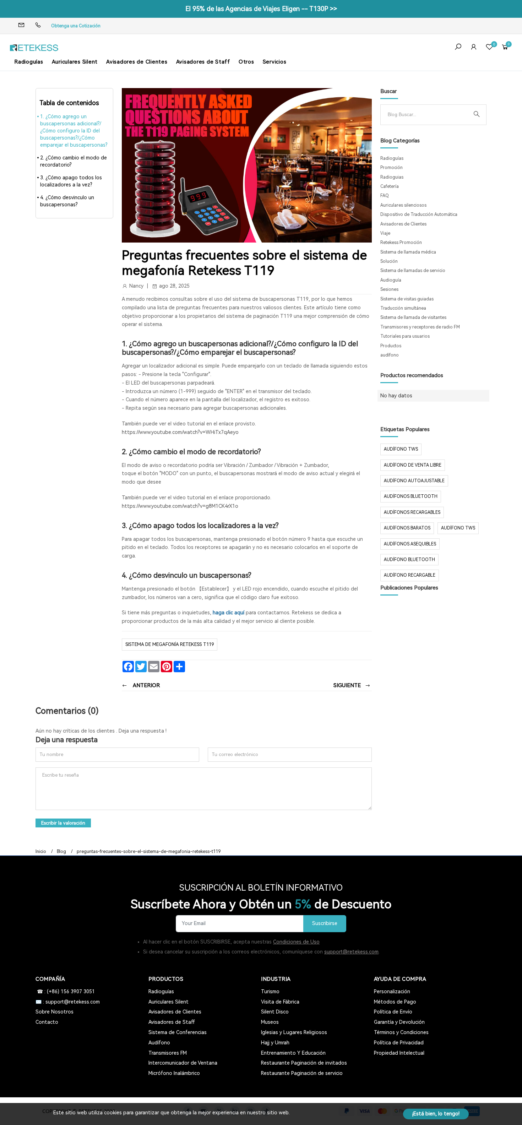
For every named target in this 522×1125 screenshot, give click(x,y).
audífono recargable (409, 575)
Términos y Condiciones (401, 1032)
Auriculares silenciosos (403, 205)
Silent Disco (275, 1012)
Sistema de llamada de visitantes (413, 317)
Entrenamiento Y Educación (293, 1053)
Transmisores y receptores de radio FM (420, 327)
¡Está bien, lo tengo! (436, 1113)
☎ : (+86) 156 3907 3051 (65, 991)
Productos (390, 345)
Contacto (47, 1022)
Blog (61, 851)
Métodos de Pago (395, 1002)
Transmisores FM (167, 1053)
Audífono (159, 1042)
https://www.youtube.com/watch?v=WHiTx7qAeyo (180, 432)
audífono (389, 355)
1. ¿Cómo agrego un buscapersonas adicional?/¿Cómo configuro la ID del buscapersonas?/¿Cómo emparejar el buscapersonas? (74, 131)
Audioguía (390, 280)
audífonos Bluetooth (410, 496)
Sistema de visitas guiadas (407, 299)
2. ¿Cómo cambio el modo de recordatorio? (73, 161)
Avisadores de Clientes (137, 62)
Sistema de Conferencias (177, 1032)
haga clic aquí (228, 612)
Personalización (392, 991)
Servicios (275, 62)
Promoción (391, 167)
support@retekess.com (351, 952)
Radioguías (28, 62)
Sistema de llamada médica (408, 252)
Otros (246, 62)
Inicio (41, 851)
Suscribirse (324, 923)
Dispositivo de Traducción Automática (418, 214)
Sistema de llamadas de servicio (412, 270)
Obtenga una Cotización (75, 25)
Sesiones (389, 289)
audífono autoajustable (414, 480)
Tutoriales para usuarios (405, 336)
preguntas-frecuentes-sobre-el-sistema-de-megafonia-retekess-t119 (149, 851)
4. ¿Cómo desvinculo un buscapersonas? (67, 201)
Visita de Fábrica (280, 1002)
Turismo (270, 991)
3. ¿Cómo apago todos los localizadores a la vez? (71, 181)
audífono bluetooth (409, 559)
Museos (270, 1022)
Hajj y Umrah (275, 1042)
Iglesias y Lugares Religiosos (294, 1032)
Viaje (385, 233)
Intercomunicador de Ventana (182, 1063)
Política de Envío (393, 1012)
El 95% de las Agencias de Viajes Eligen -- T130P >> (261, 8)
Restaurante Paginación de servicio (302, 1073)
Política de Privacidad (399, 1042)
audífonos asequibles (410, 544)
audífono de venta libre (412, 465)
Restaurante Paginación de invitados (304, 1063)
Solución (389, 261)
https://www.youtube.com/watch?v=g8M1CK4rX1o (180, 506)
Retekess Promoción (401, 242)
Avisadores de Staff (203, 62)
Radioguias (391, 177)
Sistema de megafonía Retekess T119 (169, 644)
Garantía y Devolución (399, 1022)
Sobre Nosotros (55, 1012)
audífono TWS (401, 449)
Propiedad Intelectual (399, 1053)
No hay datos (396, 395)
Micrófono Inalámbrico (174, 1073)
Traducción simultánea (403, 308)
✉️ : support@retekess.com (68, 1002)
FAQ (384, 195)
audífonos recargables (412, 512)
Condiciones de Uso (296, 942)
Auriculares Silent (75, 62)
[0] (489, 48)
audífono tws (458, 528)
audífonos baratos (407, 528)
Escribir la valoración (63, 823)
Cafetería (389, 186)
